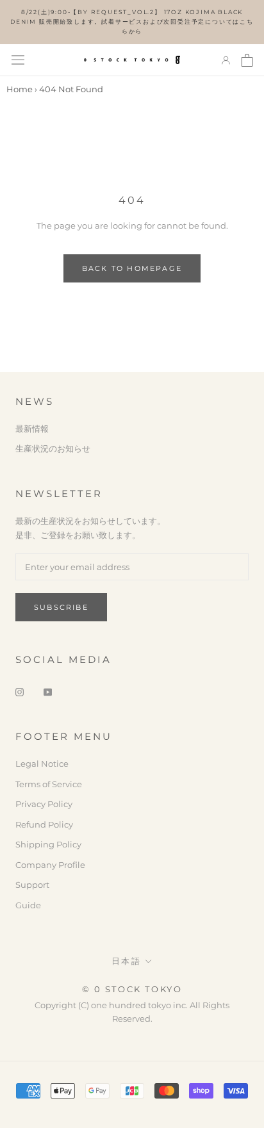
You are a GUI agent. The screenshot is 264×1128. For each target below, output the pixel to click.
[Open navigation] (18, 60)
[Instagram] (19, 691)
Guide (28, 905)
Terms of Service (48, 784)
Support (32, 884)
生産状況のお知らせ (52, 448)
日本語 (126, 961)
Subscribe (61, 607)
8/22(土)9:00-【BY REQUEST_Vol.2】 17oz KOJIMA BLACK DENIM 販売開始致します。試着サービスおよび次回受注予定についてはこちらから (132, 21)
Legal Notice (42, 763)
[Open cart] (247, 60)
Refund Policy (44, 824)
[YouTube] (48, 691)
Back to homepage (132, 268)
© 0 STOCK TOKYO (132, 989)
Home (19, 89)
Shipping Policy (48, 844)
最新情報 (32, 428)
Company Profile (50, 865)
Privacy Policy (43, 804)
